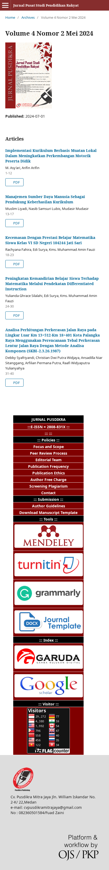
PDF (16, 182)
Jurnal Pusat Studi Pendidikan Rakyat (46, 5)
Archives (28, 17)
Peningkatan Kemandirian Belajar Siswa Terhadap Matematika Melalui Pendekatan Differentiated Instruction (52, 283)
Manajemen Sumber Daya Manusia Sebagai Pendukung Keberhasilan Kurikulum (45, 199)
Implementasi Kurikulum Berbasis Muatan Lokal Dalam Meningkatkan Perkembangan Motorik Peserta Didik (51, 156)
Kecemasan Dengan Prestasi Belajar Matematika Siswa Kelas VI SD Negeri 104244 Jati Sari (50, 240)
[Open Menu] (5, 5)
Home (10, 17)
